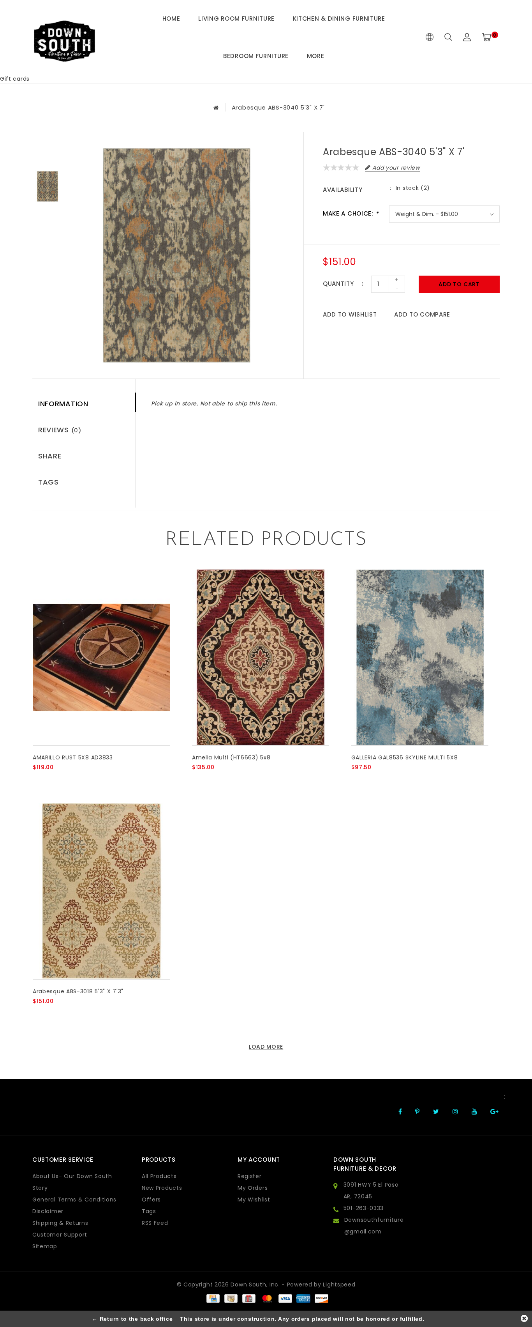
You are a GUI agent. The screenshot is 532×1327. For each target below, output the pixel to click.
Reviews (59, 430)
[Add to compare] (76, 780)
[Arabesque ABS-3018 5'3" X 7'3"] (101, 891)
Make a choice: (351, 213)
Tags (48, 482)
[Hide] (524, 1318)
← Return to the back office (132, 1319)
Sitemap (44, 1246)
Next (47, 220)
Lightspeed (339, 1284)
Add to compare (422, 314)
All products (159, 1176)
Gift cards (15, 79)
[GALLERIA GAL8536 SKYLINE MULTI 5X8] (419, 657)
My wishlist (254, 1199)
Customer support (59, 1235)
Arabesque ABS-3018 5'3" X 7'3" (78, 991)
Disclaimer (47, 1211)
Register (250, 1176)
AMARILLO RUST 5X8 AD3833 (73, 757)
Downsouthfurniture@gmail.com (374, 1225)
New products (162, 1188)
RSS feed (155, 1223)
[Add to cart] (37, 780)
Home (171, 18)
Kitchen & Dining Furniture (339, 18)
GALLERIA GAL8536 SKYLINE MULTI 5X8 (404, 757)
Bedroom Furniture (256, 56)
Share (50, 456)
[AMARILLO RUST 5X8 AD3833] (101, 657)
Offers (151, 1199)
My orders (253, 1188)
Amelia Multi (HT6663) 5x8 (231, 757)
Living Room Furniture (236, 18)
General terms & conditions (74, 1199)
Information (63, 404)
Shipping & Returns (60, 1223)
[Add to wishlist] (57, 780)
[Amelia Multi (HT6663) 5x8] (260, 657)
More (315, 56)
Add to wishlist (350, 314)
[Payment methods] (213, 1298)
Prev (47, 153)
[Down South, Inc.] (64, 37)
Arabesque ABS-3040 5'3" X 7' (278, 107)
